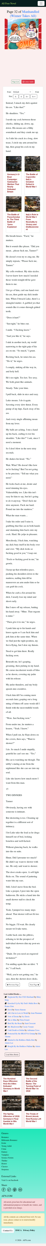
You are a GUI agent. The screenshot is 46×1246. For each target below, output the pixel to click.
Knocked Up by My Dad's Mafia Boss (23, 1003)
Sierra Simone (20, 1009)
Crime (3, 1149)
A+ (27, 96)
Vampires (5, 1154)
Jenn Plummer (36, 1013)
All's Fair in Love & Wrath (18, 1013)
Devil (10, 1009)
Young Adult (6, 1146)
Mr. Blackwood (14, 1026)
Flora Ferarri (24, 1020)
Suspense (5, 1169)
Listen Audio (29, 82)
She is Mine (12, 1020)
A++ (34, 96)
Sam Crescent (30, 1023)
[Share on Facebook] (3, 1189)
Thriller (4, 1160)
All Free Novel (8, 3)
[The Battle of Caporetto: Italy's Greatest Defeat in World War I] (32, 163)
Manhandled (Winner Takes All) (24, 13)
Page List (15, 82)
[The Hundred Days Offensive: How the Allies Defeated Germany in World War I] (11, 1068)
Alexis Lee (9, 1043)
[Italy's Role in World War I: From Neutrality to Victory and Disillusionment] (32, 204)
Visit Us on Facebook (9, 1180)
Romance (5, 1137)
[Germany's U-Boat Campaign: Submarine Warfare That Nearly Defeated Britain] (13, 163)
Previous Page (13, 984)
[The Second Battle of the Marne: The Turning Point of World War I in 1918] (34, 1068)
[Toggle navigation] (41, 3)
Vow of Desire (13, 1016)
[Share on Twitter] (9, 1189)
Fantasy (4, 1151)
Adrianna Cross (33, 1030)
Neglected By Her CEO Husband (21, 997)
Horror (4, 1163)
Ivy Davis (25, 1016)
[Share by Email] (20, 1189)
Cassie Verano (28, 1026)
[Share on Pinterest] (15, 1189)
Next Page (34, 984)
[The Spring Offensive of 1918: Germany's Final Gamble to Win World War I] (11, 1103)
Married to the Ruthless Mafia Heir (21, 1040)
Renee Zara (9, 1006)
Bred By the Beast (15, 1023)
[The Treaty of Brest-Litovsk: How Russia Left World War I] (34, 1103)
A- (16, 96)
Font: (9, 92)
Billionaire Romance (9, 1140)
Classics (4, 1166)
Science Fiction (7, 1157)
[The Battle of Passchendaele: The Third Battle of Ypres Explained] (13, 204)
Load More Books (12, 1054)
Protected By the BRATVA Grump (21, 1033)
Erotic (3, 1143)
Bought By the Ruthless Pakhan (20, 1046)
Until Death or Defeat (16, 1030)
